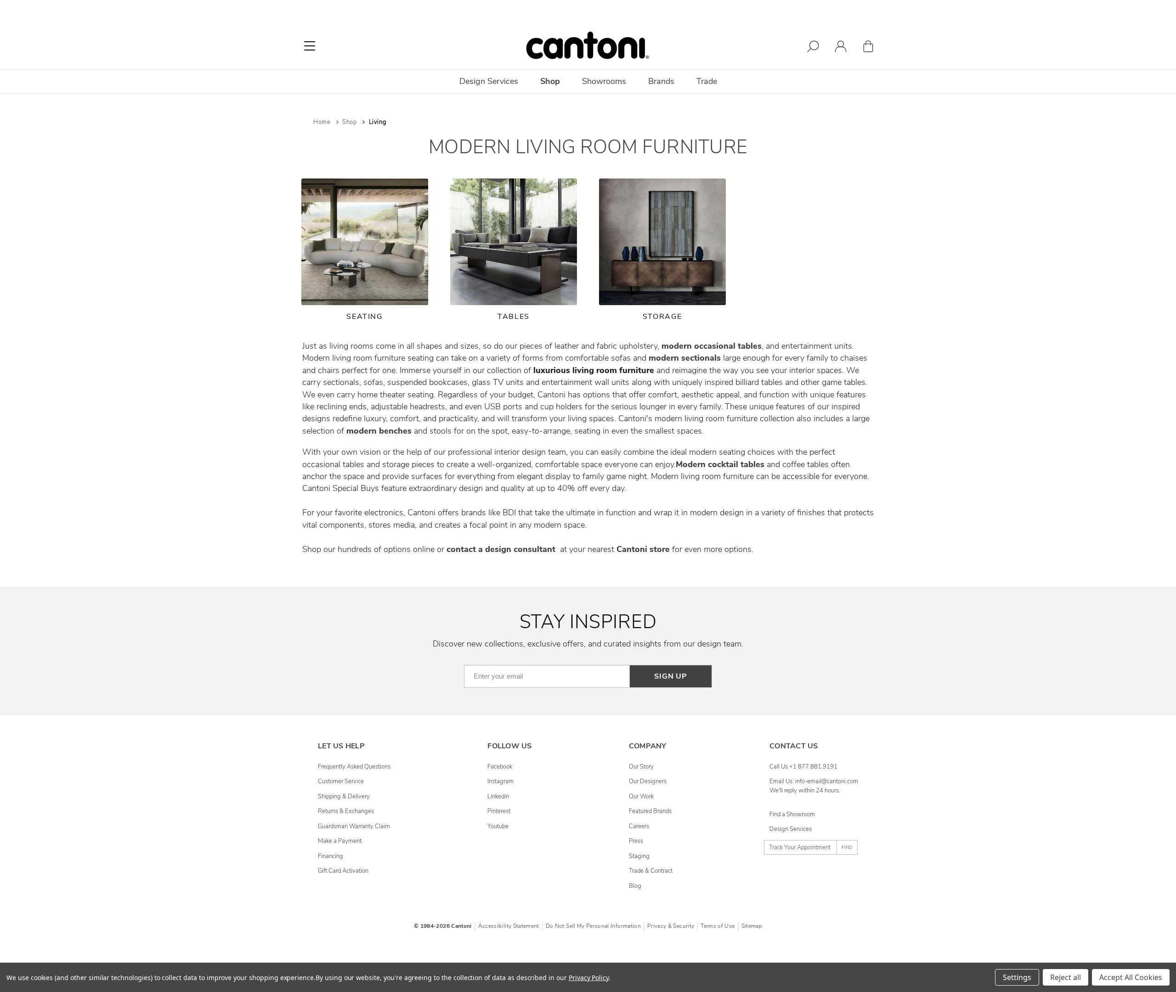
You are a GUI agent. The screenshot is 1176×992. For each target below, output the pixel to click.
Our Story (641, 767)
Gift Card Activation (343, 871)
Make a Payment (340, 841)
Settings (1017, 977)
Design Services (790, 829)
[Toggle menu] (309, 46)
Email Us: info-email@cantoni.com (813, 781)
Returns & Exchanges (346, 811)
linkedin (498, 796)
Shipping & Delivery (344, 796)
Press (636, 841)
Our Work (641, 796)
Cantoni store (643, 549)
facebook (499, 767)
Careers (639, 826)
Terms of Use (718, 926)
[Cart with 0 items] (868, 48)
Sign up (670, 676)
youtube (498, 826)
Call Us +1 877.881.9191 (803, 767)
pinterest (498, 811)
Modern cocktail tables (720, 464)
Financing (330, 856)
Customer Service (341, 781)
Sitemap (751, 926)
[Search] (813, 48)
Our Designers (648, 781)
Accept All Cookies (1130, 977)
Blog (635, 886)
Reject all (1065, 977)
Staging (639, 856)
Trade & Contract (651, 871)
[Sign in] (840, 48)
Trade (706, 81)
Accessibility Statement (508, 926)
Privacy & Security (670, 926)
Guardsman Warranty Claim (354, 826)
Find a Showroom (792, 814)
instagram (500, 781)
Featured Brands (650, 811)
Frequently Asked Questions (354, 767)
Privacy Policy (589, 977)
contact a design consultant (502, 549)
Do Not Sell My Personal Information (593, 926)
